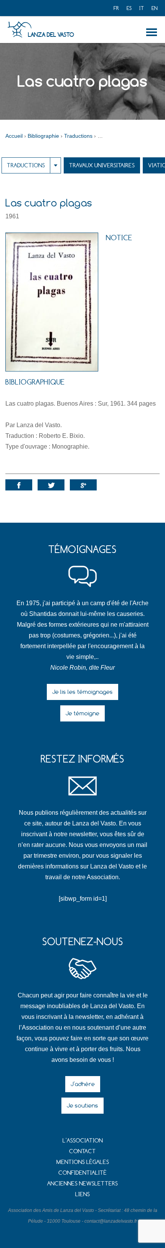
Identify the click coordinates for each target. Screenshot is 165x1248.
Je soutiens (82, 1105)
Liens (82, 1194)
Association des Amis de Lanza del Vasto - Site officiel (19, 29)
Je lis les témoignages (82, 691)
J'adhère (83, 1084)
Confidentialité (82, 1172)
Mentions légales (82, 1161)
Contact (82, 1151)
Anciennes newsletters (82, 1183)
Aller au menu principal (153, 32)
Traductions (26, 165)
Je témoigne (82, 713)
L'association (83, 1140)
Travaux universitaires (102, 165)
